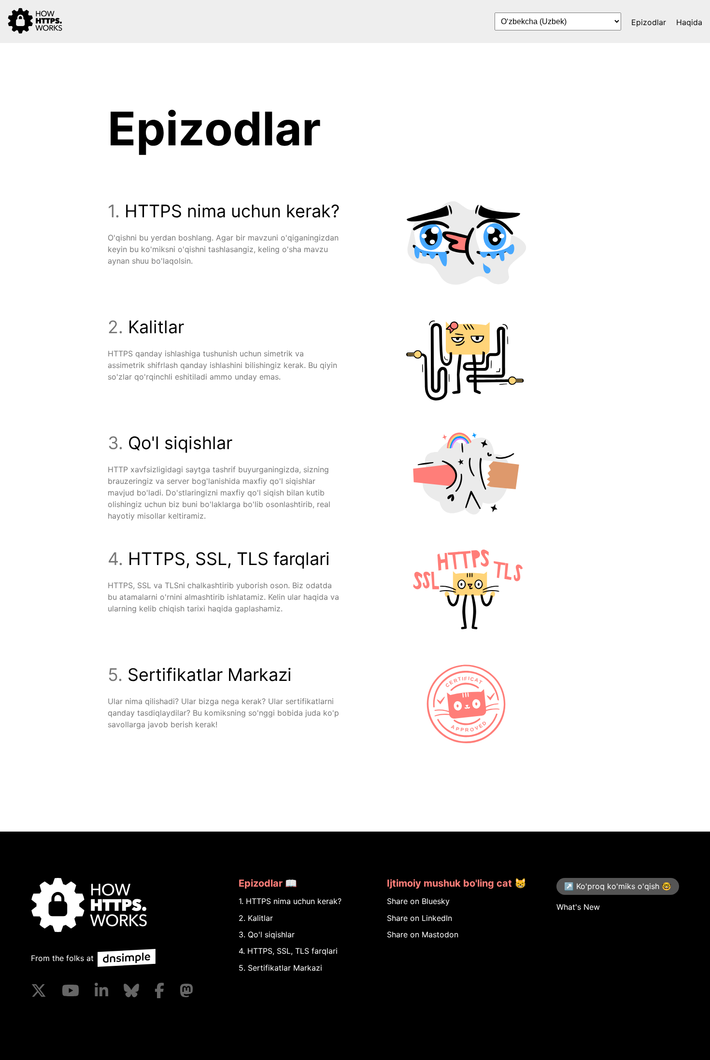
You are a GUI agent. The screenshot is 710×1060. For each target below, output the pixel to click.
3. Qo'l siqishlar (267, 934)
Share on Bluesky (418, 901)
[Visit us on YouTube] (70, 990)
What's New (578, 906)
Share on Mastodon (422, 934)
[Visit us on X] (38, 990)
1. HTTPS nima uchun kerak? (290, 901)
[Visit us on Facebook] (159, 990)
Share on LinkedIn (419, 918)
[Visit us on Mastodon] (186, 990)
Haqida (689, 22)
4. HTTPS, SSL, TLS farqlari (288, 951)
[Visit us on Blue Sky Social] (131, 990)
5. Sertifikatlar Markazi (280, 968)
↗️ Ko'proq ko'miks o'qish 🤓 (617, 886)
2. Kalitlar (256, 918)
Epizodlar (648, 22)
